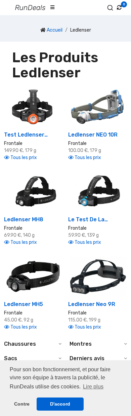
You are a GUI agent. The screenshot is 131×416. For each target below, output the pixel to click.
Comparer (36, 118)
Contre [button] (22, 404)
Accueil (54, 30)
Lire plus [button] (93, 386)
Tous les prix (23, 157)
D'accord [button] (60, 404)
